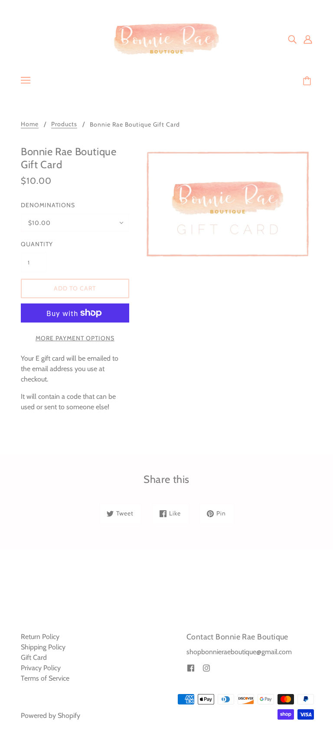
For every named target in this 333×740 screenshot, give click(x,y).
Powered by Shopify (50, 715)
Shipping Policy (43, 647)
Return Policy (40, 636)
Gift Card (34, 657)
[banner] (167, 38)
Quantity (34, 244)
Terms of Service (45, 678)
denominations (48, 205)
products (64, 124)
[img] (292, 39)
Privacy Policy (41, 668)
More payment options (75, 338)
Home (30, 124)
